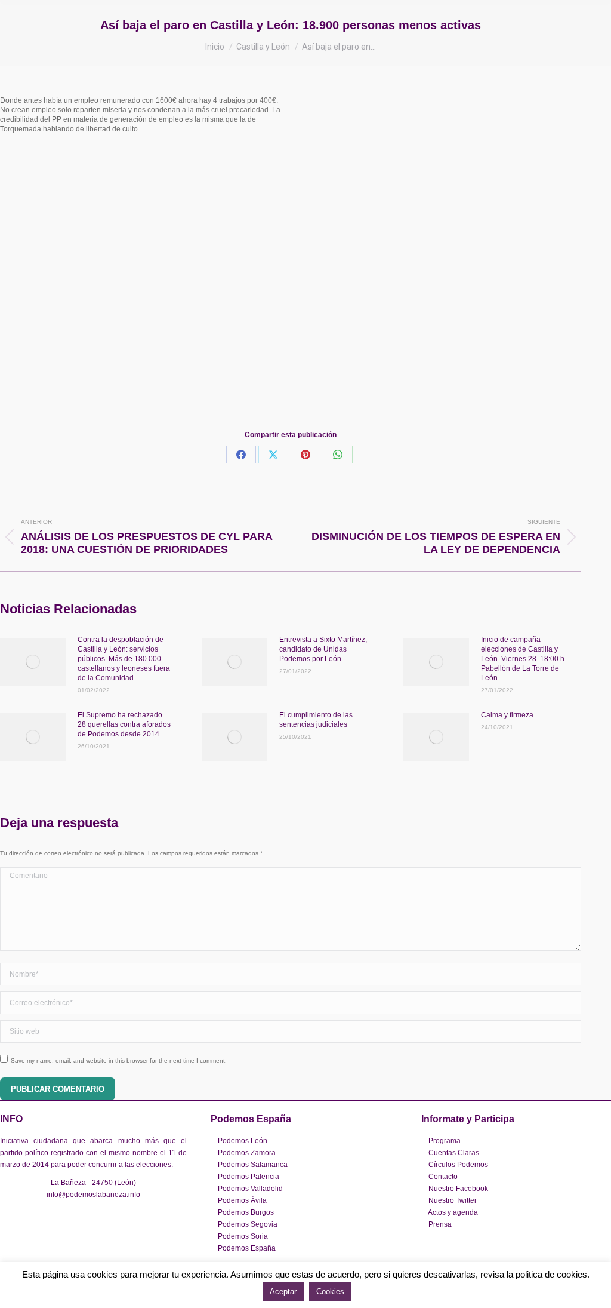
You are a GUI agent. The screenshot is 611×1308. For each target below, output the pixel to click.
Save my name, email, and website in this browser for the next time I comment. (119, 1060)
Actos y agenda (453, 1212)
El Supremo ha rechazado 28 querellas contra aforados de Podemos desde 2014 (124, 724)
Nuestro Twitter (452, 1200)
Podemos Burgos (246, 1212)
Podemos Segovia (247, 1224)
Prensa (440, 1224)
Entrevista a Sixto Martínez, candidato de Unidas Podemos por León (323, 649)
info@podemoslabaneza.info (93, 1194)
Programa (444, 1141)
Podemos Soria (243, 1236)
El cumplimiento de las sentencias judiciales (316, 720)
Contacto (443, 1176)
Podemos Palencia (248, 1176)
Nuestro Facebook (458, 1188)
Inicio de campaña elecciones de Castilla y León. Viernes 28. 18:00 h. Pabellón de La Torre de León (523, 658)
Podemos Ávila (242, 1200)
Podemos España (247, 1248)
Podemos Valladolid (250, 1188)
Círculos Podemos (458, 1164)
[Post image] (33, 662)
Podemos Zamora (247, 1153)
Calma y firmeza (507, 715)
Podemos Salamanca (253, 1164)
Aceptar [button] (283, 1291)
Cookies (330, 1291)
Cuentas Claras (453, 1153)
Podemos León (242, 1141)
